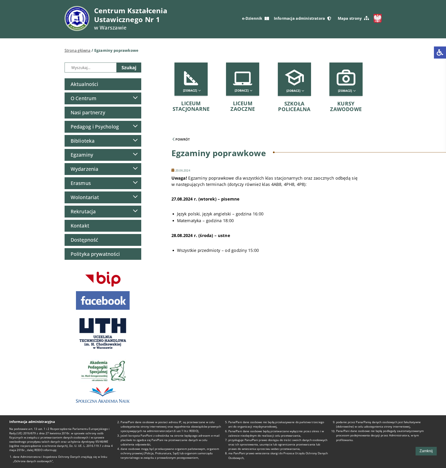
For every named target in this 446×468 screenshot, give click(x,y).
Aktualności (84, 84)
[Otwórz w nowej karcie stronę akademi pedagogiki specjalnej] (103, 369)
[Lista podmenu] (135, 97)
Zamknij (426, 451)
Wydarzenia (84, 169)
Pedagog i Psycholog (95, 126)
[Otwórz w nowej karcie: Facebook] (103, 300)
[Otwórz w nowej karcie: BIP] (103, 279)
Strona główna (78, 50)
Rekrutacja (83, 211)
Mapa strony (350, 18)
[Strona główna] (77, 18)
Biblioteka (83, 141)
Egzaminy (82, 155)
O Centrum (83, 98)
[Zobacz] (190, 90)
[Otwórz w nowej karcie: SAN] (103, 395)
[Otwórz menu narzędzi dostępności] (440, 52)
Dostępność (84, 240)
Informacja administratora (299, 18)
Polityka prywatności (95, 254)
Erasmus (81, 183)
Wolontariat (85, 197)
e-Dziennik (252, 18)
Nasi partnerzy (88, 112)
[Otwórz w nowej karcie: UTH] (103, 333)
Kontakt (80, 225)
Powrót (182, 139)
